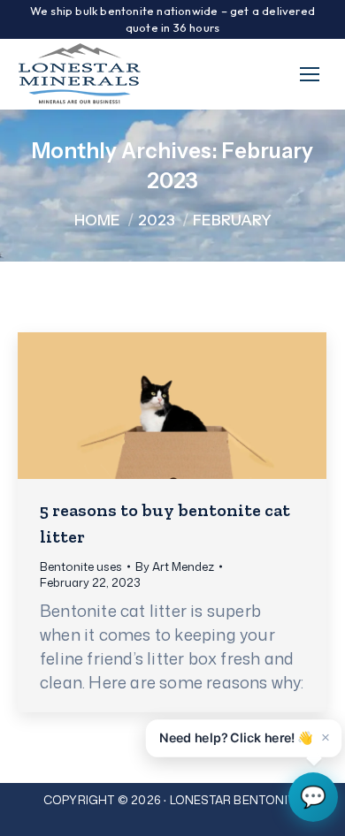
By (174, 566)
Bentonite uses (81, 566)
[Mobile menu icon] (309, 74)
